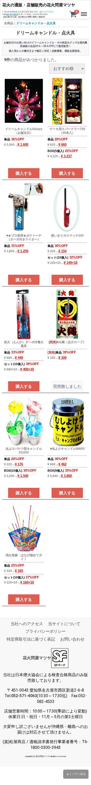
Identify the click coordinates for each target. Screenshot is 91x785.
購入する (24, 173)
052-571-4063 (11, 14)
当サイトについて (64, 623)
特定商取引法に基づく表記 (31, 639)
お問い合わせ (72, 639)
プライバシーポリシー (45, 631)
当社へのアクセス (46, 12)
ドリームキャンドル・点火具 (36, 23)
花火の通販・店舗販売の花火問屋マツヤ (38, 5)
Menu (84, 11)
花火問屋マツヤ (37, 657)
